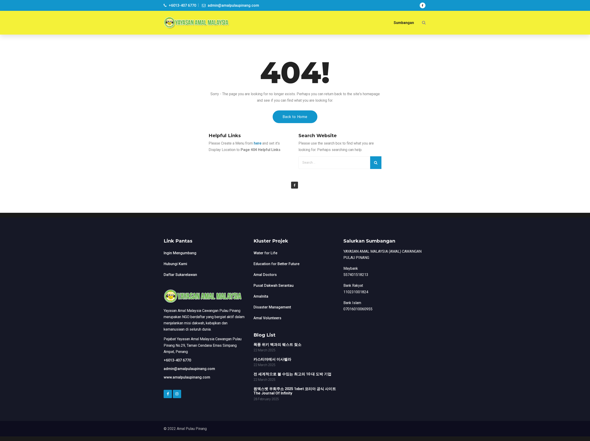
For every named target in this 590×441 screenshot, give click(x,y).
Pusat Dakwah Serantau (274, 285)
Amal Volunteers (267, 318)
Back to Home (295, 117)
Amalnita (261, 296)
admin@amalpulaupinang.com (189, 369)
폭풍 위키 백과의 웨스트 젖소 (277, 344)
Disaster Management (272, 307)
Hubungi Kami (175, 264)
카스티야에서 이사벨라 (272, 359)
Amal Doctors (265, 274)
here (257, 143)
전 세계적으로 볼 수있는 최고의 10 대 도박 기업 (292, 374)
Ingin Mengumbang (180, 253)
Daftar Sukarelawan (180, 274)
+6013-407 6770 (177, 360)
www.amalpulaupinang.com (187, 377)
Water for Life (265, 253)
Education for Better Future (276, 264)
